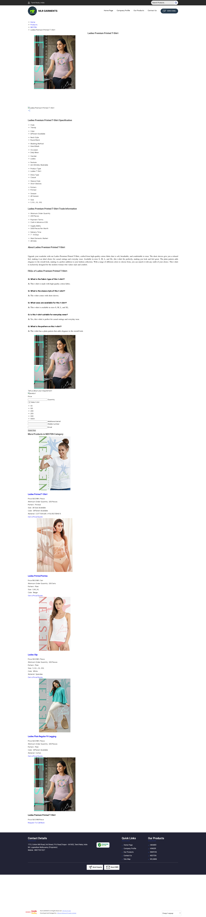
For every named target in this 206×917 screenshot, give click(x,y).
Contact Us (152, 10)
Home (32, 22)
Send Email (171, 11)
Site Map (127, 859)
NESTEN (33, 27)
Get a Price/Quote (35, 517)
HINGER (153, 848)
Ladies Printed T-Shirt (37, 494)
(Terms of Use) (66, 911)
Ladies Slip (33, 654)
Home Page (108, 10)
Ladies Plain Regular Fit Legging (42, 736)
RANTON (153, 852)
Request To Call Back (36, 823)
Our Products (139, 10)
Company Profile (123, 10)
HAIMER (153, 845)
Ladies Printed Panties (38, 576)
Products (33, 25)
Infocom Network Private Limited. (66, 913)
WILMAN (153, 859)
